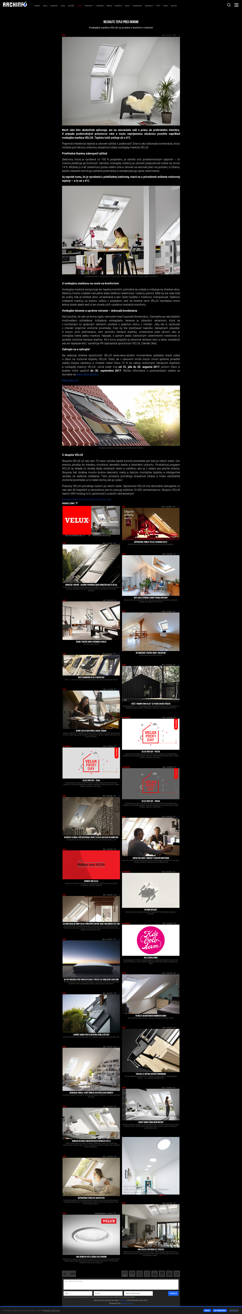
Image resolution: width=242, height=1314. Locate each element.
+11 (178, 817)
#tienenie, (94, 499)
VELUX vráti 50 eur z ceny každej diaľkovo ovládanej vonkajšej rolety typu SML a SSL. (91, 1037)
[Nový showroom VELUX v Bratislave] (91, 665)
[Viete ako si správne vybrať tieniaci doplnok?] (150, 575)
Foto (158, 6)
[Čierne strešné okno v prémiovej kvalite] (91, 620)
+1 (178, 923)
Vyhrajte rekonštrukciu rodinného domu (150, 1016)
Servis (109, 6)
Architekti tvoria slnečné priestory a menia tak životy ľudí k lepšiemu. (151, 544)
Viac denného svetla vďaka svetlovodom (91, 1257)
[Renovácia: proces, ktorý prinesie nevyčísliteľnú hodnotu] (91, 1069)
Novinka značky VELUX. (91, 644)
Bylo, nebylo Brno (151, 958)
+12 (178, 665)
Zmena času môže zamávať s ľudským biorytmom (151, 858)
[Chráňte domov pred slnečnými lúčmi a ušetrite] (91, 1013)
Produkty (89, 6)
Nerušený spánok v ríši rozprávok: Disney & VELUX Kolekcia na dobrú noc (91, 837)
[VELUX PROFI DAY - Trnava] (150, 783)
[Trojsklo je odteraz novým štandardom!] (150, 1050)
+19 (178, 1088)
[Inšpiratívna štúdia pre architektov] (91, 1177)
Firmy (79, 6)
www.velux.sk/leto (87, 374)
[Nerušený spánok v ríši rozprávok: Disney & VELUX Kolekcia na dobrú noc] (91, 816)
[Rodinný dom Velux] (91, 864)
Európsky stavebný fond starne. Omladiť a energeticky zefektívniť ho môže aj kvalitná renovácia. (91, 1096)
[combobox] (229, 5)
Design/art (137, 6)
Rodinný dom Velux (91, 881)
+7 (119, 993)
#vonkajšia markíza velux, (73, 499)
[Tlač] (154, 1274)
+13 (119, 543)
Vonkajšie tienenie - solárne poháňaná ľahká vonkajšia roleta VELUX (91, 585)
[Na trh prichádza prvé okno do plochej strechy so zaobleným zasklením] (91, 959)
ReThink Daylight (150, 910)
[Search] (229, 5)
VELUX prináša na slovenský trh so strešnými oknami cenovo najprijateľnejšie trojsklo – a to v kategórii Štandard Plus (151, 1077)
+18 (119, 654)
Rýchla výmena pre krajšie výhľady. (150, 655)
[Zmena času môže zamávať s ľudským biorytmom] (150, 837)
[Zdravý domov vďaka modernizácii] (150, 1104)
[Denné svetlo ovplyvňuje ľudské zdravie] (91, 710)
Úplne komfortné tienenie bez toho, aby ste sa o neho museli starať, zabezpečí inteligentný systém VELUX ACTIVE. (150, 601)
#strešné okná (105, 499)
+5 (119, 746)
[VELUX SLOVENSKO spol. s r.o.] (77, 520)
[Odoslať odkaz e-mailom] (162, 1274)
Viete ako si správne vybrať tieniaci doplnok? (151, 598)
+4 (119, 600)
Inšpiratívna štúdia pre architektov (91, 1198)
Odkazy (174, 6)
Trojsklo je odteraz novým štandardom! (151, 1074)
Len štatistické (219, 1310)
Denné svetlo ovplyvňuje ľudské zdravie (91, 731)
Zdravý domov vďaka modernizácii (150, 1122)
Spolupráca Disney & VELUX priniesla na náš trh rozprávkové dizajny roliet (91, 840)
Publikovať (173, 1293)
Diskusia (53, 6)
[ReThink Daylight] (150, 890)
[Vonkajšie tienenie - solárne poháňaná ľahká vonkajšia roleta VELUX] (91, 563)
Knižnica (118, 6)
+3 (178, 767)
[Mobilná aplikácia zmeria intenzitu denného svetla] (91, 1123)
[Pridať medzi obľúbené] (169, 1274)
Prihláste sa (122, 1300)
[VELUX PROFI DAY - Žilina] (91, 763)
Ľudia (62, 6)
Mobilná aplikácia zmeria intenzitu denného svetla (91, 1141)
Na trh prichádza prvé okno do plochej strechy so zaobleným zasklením (91, 980)
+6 (178, 717)
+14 (178, 611)
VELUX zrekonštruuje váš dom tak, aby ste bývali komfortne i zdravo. (151, 1018)
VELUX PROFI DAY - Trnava (151, 801)
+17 (178, 507)
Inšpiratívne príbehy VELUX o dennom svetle (150, 542)
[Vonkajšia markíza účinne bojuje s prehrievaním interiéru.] (121, 415)
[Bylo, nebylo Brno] (150, 940)
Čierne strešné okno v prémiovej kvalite (91, 642)
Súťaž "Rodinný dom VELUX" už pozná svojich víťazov (150, 704)
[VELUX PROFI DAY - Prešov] (150, 734)
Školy (127, 6)
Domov (37, 6)
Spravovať (233, 1310)
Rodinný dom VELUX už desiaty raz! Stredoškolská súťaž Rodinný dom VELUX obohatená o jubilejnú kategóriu (91, 884)
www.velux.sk (70, 380)
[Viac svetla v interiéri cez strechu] (150, 1226)
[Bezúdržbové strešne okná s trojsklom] (150, 631)
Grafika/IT (149, 6)
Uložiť (207, 1310)
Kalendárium (126, 717)
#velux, (87, 499)
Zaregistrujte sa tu (127, 1303)
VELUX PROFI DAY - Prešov (151, 752)
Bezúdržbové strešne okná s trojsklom (151, 653)
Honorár (99, 6)
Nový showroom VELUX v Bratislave (91, 678)
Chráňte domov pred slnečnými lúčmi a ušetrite (91, 1035)
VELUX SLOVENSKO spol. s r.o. (75, 535)
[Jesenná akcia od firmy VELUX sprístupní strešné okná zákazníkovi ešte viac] (91, 909)
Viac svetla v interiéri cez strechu (151, 1250)
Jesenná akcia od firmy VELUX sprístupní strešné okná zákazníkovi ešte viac (91, 924)
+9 (178, 554)
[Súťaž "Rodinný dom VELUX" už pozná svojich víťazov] (150, 684)
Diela (45, 6)
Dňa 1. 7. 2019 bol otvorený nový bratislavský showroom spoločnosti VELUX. (91, 680)
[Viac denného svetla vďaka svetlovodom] (91, 1235)
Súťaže (71, 6)
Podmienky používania (51, 1310)
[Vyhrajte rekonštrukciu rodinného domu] (150, 994)
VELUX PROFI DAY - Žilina (91, 781)
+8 (119, 689)
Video (165, 6)
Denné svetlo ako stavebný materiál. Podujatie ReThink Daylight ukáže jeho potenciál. (150, 913)
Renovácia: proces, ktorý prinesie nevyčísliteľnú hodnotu (91, 1093)
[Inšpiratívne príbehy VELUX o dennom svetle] (150, 524)
